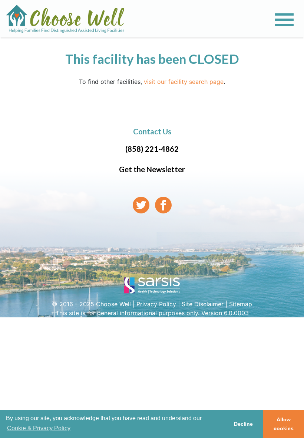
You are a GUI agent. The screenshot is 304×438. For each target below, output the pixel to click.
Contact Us (152, 131)
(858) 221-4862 (152, 148)
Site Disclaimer (203, 304)
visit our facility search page (184, 81)
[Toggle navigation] (284, 19)
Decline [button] (243, 424)
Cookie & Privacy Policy (38, 428)
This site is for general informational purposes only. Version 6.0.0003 (152, 313)
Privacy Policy (156, 304)
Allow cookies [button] (284, 423)
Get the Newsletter (152, 169)
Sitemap (240, 304)
